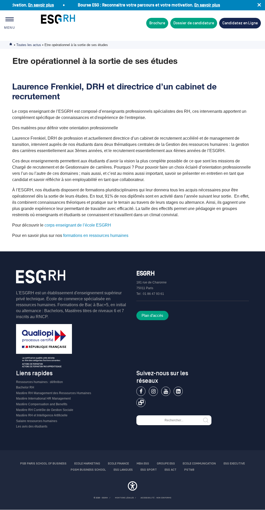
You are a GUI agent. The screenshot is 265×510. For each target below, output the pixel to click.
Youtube (165, 391)
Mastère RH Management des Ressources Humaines (53, 393)
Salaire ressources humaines (36, 421)
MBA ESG (143, 463)
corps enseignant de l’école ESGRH (77, 225)
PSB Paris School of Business (43, 463)
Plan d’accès (152, 315)
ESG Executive (234, 463)
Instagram (153, 391)
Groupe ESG (166, 463)
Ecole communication (199, 463)
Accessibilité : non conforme (156, 498)
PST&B (189, 469)
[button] (132, 486)
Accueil (11, 44)
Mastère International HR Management (43, 398)
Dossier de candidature (193, 23)
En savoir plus (36, 5)
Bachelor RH (25, 387)
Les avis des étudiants (31, 426)
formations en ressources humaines (95, 235)
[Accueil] (40, 280)
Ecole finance (118, 463)
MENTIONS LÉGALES (124, 498)
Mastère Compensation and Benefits (41, 404)
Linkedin (178, 391)
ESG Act (170, 469)
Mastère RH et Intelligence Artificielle (42, 415)
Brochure (157, 23)
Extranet (140, 402)
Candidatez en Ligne (240, 23)
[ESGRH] (58, 19)
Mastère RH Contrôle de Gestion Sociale (44, 410)
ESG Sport (149, 469)
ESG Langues (123, 469)
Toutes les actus (28, 45)
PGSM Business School (88, 469)
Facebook (140, 391)
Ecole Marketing (87, 463)
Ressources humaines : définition (39, 382)
